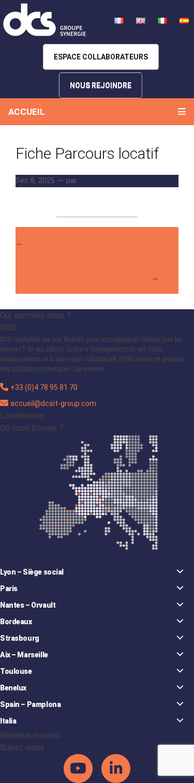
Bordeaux (16, 622)
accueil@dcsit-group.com (53, 403)
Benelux (13, 688)
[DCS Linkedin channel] (116, 767)
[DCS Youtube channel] (79, 767)
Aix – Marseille (24, 655)
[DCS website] (45, 20)
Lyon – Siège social (32, 572)
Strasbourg (19, 638)
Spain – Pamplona (30, 704)
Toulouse (16, 671)
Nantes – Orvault (27, 605)
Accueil (26, 112)
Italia (8, 721)
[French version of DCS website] (120, 19)
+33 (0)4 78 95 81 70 (44, 387)
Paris (9, 588)
